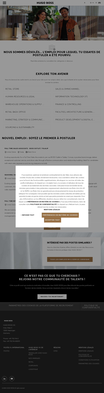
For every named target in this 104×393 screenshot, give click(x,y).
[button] (60, 215)
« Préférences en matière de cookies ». (43, 202)
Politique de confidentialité (43, 204)
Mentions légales (52, 210)
